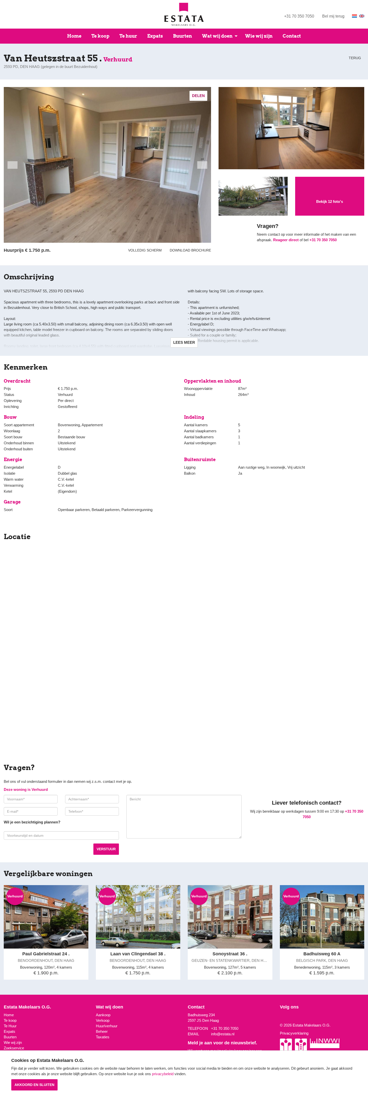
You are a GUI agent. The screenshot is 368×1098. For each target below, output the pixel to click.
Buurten (182, 36)
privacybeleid (162, 1074)
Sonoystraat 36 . (230, 953)
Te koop (100, 36)
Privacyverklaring (294, 1033)
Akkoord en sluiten (34, 1085)
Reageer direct (286, 240)
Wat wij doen (217, 36)
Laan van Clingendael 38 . (137, 953)
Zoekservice (14, 1048)
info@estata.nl (222, 1034)
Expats (155, 36)
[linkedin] (288, 1017)
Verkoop (102, 1020)
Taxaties (102, 1037)
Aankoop (103, 1015)
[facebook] (284, 1017)
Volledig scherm (145, 250)
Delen (198, 96)
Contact (292, 36)
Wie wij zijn (259, 36)
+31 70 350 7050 (299, 16)
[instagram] (281, 1017)
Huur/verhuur (106, 1026)
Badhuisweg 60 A (321, 953)
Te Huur (10, 1026)
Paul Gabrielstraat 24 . (46, 953)
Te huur (128, 36)
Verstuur (106, 849)
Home (74, 36)
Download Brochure (189, 250)
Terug (354, 58)
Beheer (102, 1031)
